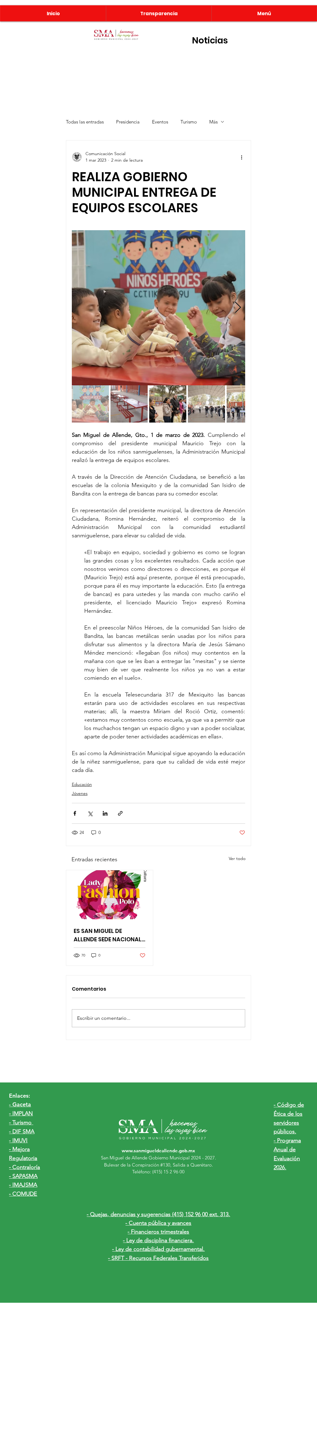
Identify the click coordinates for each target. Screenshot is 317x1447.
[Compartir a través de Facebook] (75, 813)
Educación (82, 784)
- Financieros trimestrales (158, 1231)
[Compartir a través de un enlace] (120, 813)
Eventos (160, 122)
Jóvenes (80, 793)
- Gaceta (20, 1104)
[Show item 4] (206, 404)
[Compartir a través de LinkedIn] (105, 813)
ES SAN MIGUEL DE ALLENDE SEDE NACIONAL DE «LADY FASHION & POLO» (107, 935)
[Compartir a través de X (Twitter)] (90, 813)
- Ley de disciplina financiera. (158, 1240)
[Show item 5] (245, 404)
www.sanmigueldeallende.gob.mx (158, 1151)
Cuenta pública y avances (160, 1223)
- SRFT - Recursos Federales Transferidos (158, 1258)
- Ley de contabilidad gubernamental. (158, 1249)
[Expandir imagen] (158, 307)
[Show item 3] (167, 404)
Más (213, 122)
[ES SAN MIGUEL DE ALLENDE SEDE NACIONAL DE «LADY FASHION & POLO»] (109, 894)
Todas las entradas (85, 122)
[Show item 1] (90, 404)
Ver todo (237, 858)
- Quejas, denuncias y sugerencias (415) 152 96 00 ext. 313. (158, 1214)
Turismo (188, 122)
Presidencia (128, 122)
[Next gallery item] (237, 308)
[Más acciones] (241, 157)
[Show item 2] (129, 404)
